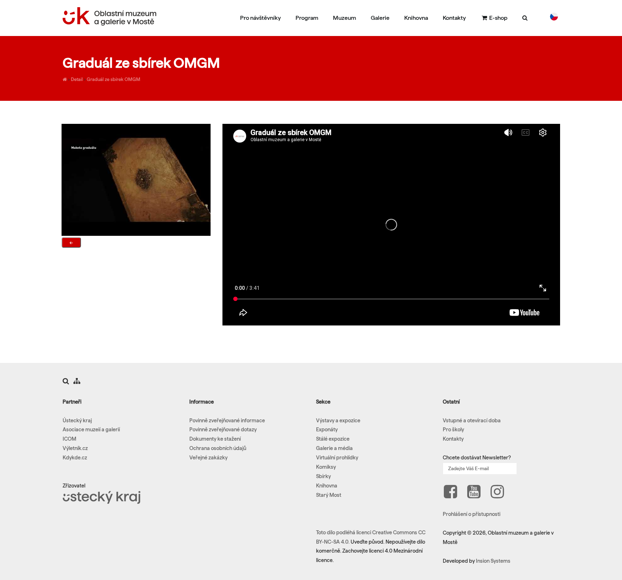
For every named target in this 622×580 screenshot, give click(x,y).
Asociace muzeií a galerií (91, 429)
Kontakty (454, 18)
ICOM (69, 439)
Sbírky (323, 476)
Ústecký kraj (77, 420)
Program (307, 18)
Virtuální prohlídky (337, 457)
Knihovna (416, 18)
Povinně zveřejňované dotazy (223, 429)
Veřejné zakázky (208, 457)
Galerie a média (334, 448)
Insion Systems (493, 561)
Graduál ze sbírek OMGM (113, 79)
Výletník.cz (75, 448)
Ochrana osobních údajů (217, 448)
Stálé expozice (333, 439)
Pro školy (453, 429)
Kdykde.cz (75, 457)
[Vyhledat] (525, 18)
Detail (77, 79)
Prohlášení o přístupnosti (471, 514)
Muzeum (344, 18)
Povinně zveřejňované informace (227, 420)
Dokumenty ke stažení (215, 439)
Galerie (380, 18)
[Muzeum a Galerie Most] (65, 79)
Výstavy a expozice (338, 420)
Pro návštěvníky (260, 18)
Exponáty (327, 429)
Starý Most (328, 495)
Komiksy (326, 467)
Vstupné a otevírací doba (472, 420)
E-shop (498, 18)
